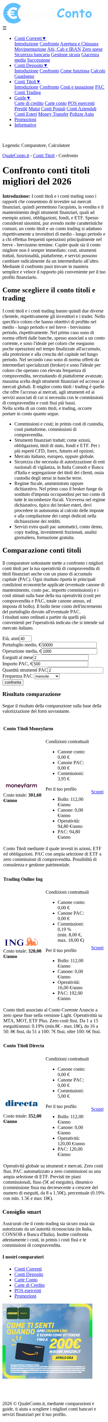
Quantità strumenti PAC (25, 670)
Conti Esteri (25, 114)
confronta (13, 682)
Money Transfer (53, 114)
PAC (99, 87)
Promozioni (25, 119)
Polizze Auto (82, 114)
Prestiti (20, 108)
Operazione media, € (22, 651)
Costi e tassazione (77, 87)
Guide (22, 97)
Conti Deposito (31, 65)
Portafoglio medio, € (21, 644)
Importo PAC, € (17, 663)
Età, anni (10, 638)
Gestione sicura (65, 54)
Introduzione (26, 43)
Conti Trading (27, 92)
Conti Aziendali (81, 108)
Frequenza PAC (17, 676)
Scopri (97, 791)
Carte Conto (26, 1279)
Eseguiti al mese (17, 657)
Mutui (34, 108)
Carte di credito (29, 103)
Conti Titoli (27, 81)
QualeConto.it (15, 155)
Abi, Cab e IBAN (64, 49)
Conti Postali (53, 108)
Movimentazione (30, 49)
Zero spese (92, 49)
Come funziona (74, 70)
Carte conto (56, 103)
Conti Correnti (30, 38)
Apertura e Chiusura (79, 43)
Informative (25, 124)
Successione (38, 60)
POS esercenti (81, 103)
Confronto (49, 43)
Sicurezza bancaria (32, 54)
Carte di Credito (29, 1285)
